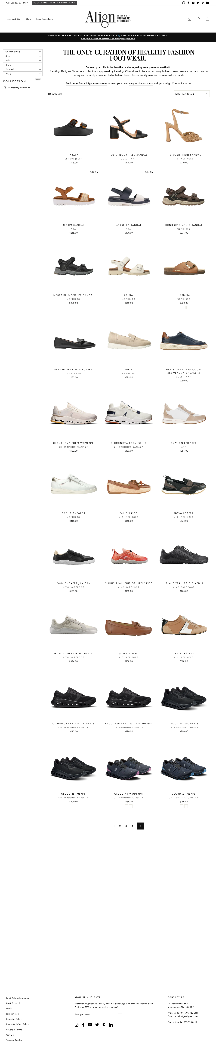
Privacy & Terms (14, 1029)
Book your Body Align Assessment (86, 83)
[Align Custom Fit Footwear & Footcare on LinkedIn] (111, 1025)
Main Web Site (13, 18)
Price (8, 73)
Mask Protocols (13, 1003)
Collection (14, 81)
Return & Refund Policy (17, 1024)
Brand (8, 64)
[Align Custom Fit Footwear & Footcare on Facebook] (83, 1025)
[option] (108, 37)
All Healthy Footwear (18, 87)
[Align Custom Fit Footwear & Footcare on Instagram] (76, 1025)
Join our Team (12, 1013)
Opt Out (10, 1034)
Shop (28, 18)
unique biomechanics (141, 83)
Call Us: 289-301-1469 (17, 2)
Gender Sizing (13, 51)
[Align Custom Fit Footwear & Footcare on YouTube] (90, 1025)
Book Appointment (44, 18)
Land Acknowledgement (17, 998)
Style (8, 60)
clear (38, 79)
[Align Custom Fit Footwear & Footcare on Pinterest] (104, 1025)
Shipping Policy (14, 1019)
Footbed (10, 69)
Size (8, 56)
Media (9, 1008)
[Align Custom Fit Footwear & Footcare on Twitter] (97, 1025)
